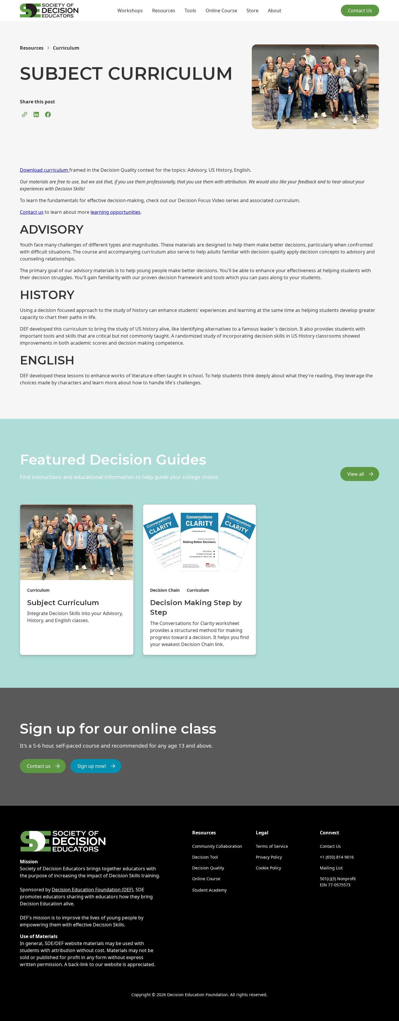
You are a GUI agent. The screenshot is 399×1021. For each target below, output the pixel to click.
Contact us (32, 212)
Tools (190, 10)
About (274, 10)
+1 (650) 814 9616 (337, 857)
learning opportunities (115, 212)
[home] (49, 11)
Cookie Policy (268, 868)
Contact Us (360, 10)
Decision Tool (205, 857)
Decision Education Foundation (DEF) (92, 889)
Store (253, 10)
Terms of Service (272, 846)
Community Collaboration (217, 846)
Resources (163, 10)
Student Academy (209, 890)
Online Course (221, 10)
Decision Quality (208, 868)
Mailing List (331, 868)
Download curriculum (44, 170)
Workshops (130, 10)
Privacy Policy (269, 857)
